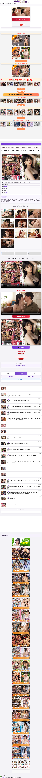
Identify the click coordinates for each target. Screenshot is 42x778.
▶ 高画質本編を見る (21, 316)
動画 (21, 24)
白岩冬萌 (5, 186)
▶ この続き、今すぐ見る (21, 19)
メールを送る (2, 777)
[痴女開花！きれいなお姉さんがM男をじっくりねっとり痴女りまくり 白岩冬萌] (21, 353)
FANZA (6, 192)
